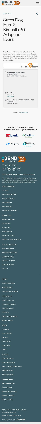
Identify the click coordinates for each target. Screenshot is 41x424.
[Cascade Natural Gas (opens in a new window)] (29, 144)
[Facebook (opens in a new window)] (4, 169)
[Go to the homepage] (14, 159)
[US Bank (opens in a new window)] (12, 135)
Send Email (10, 96)
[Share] (37, 14)
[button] (37, 3)
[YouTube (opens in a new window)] (19, 169)
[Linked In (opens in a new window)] (14, 169)
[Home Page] (11, 3)
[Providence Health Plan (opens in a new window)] (29, 135)
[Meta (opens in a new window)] (12, 144)
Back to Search (7, 14)
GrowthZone (24, 112)
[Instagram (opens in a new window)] (9, 169)
